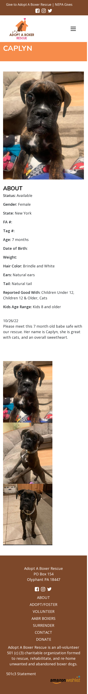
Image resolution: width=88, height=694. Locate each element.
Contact (43, 632)
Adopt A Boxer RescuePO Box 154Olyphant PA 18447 (43, 574)
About (43, 597)
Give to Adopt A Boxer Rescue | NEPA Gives (39, 4)
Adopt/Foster (43, 604)
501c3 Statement (21, 673)
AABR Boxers (43, 618)
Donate (43, 639)
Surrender (43, 625)
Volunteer (43, 611)
